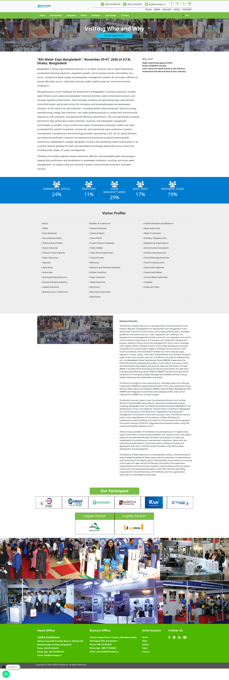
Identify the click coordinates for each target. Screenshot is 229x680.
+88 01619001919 (112, 4)
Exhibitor (96, 15)
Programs (71, 15)
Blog (149, 9)
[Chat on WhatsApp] (6, 674)
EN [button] (186, 15)
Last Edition (110, 15)
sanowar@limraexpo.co (107, 651)
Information (56, 15)
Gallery (166, 9)
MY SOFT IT (187, 664)
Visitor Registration (114, 35)
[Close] (3, 667)
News (157, 9)
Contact (125, 15)
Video (177, 9)
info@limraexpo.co (157, 4)
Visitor (84, 15)
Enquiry (187, 9)
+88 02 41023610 (134, 4)
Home (42, 15)
